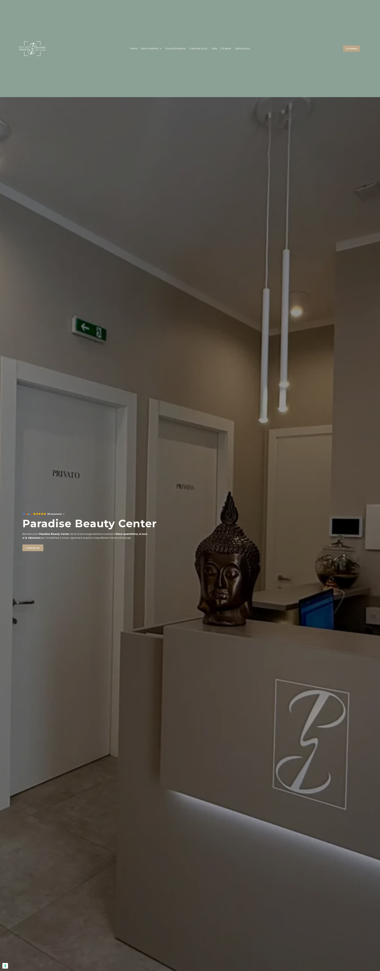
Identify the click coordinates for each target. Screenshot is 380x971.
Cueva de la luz (198, 48)
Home (133, 48)
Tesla (214, 48)
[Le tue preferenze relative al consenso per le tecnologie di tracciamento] (5, 966)
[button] (151, 48)
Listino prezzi (242, 48)
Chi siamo (225, 48)
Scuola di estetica (175, 48)
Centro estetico (150, 48)
